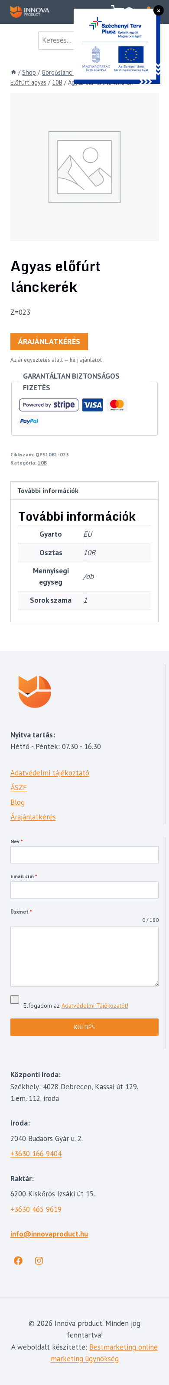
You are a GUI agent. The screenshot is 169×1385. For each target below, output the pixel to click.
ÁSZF (18, 787)
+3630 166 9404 (36, 1153)
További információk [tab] (47, 490)
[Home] (13, 72)
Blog (17, 802)
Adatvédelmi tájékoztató (49, 773)
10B (42, 462)
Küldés (84, 1027)
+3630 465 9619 (36, 1209)
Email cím (23, 876)
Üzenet (21, 911)
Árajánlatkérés (49, 341)
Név (16, 841)
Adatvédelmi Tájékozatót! (95, 1005)
